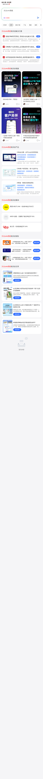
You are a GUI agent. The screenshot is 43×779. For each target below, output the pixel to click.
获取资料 (36, 242)
